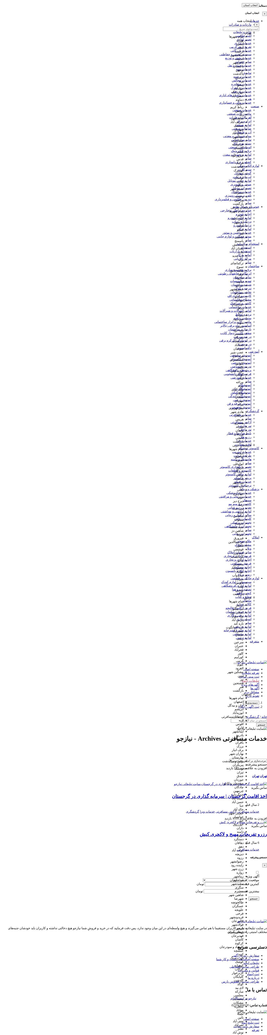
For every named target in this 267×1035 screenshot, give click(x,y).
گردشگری (192, 811)
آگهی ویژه (252, 876)
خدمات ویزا (207, 811)
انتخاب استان (250, 5)
